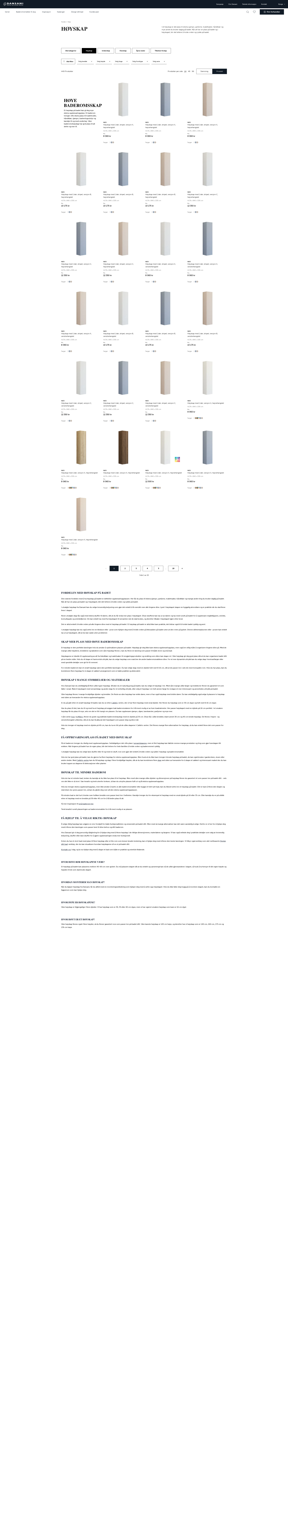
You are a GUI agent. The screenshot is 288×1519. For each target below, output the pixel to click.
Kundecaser (94, 12)
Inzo (73, 717)
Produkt (219, 71)
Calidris (114, 703)
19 (173, 568)
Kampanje (219, 4)
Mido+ (80, 717)
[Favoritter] (254, 12)
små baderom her (86, 804)
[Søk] (247, 12)
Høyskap (89, 51)
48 (189, 71)
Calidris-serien (83, 760)
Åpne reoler (140, 51)
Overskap (123, 51)
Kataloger (61, 12)
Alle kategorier (70, 51)
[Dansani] (13, 4)
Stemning (204, 71)
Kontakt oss (66, 850)
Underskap (106, 51)
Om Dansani (232, 4)
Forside (63, 22)
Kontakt (264, 4)
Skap (69, 22)
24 (185, 71)
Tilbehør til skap (161, 51)
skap (159, 760)
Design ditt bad (77, 12)
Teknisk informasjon (249, 4)
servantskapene (140, 743)
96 (193, 71)
